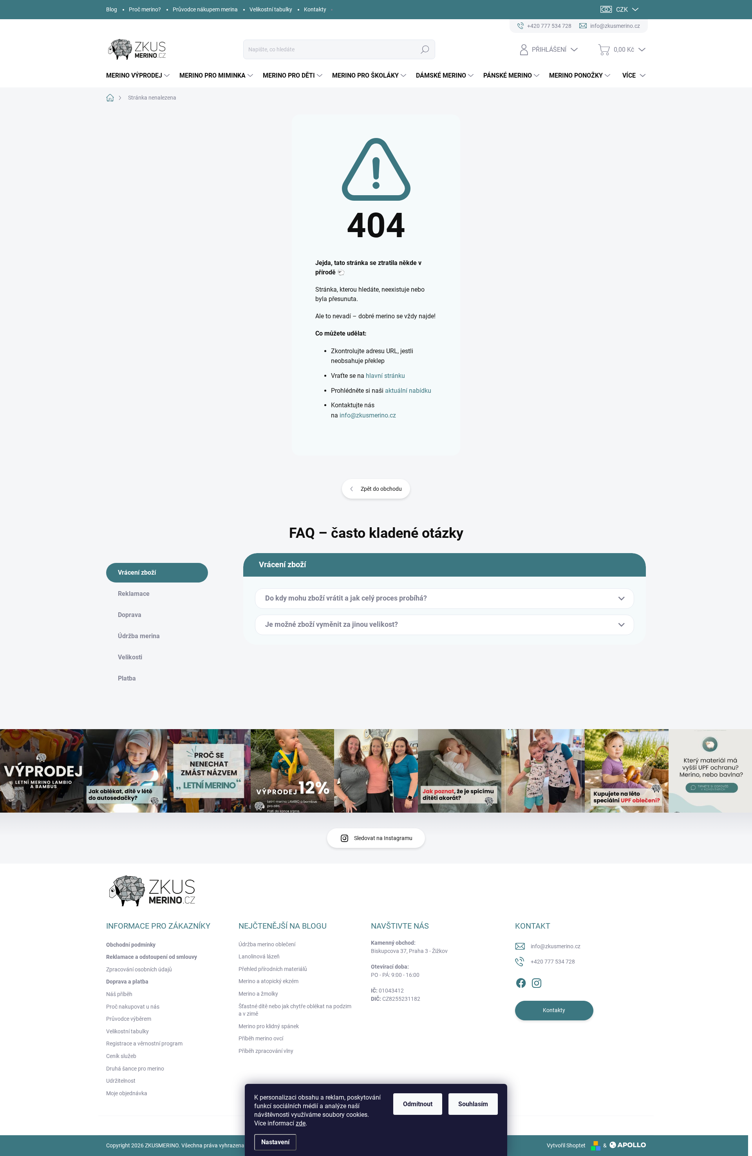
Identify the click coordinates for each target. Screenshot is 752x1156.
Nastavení (275, 1142)
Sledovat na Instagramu (383, 838)
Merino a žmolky (258, 994)
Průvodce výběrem (128, 1019)
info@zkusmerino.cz (368, 415)
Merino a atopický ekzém (268, 981)
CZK (622, 9)
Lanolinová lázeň (259, 956)
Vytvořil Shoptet (566, 1145)
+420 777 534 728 (553, 961)
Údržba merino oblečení (267, 944)
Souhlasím (473, 1104)
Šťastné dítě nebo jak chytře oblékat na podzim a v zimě (295, 1010)
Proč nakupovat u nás (132, 1007)
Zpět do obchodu (381, 489)
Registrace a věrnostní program (144, 1043)
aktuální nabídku (408, 390)
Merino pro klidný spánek (269, 1026)
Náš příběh (119, 994)
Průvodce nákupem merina (205, 9)
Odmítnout (417, 1104)
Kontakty (315, 9)
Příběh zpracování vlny (266, 1051)
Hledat (425, 49)
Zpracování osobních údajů (139, 969)
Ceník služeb (121, 1056)
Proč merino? (145, 9)
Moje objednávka (126, 1093)
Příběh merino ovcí (261, 1038)
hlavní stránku (385, 375)
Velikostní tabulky (270, 9)
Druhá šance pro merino (135, 1068)
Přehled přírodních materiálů (273, 969)
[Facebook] (521, 981)
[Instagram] (536, 981)
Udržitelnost (121, 1081)
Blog (111, 9)
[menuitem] (139, 75)
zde (301, 1123)
